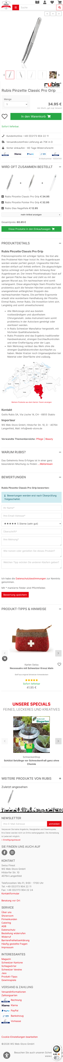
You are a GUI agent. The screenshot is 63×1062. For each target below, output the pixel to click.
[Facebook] (4, 852)
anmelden (54, 823)
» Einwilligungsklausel (10, 840)
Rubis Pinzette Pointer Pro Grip (27, 202)
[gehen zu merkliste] (4, 116)
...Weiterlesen (45, 463)
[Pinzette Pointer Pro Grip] (31, 182)
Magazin (6, 959)
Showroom (7, 915)
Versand (58, 108)
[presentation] (4, 75)
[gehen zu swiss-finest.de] (6, 5)
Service (7, 907)
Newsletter (11, 818)
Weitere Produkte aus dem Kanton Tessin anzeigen (31, 402)
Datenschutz (8, 929)
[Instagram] (12, 852)
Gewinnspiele (8, 980)
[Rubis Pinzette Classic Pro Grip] (10, 797)
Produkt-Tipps (9, 976)
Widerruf (6, 936)
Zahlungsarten (9, 995)
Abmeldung (54, 833)
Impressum (7, 947)
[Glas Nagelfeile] (53, 182)
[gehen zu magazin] (37, 2)
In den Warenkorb (34, 116)
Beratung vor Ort (10, 900)
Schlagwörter (8, 966)
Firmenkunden (9, 919)
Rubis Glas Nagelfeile (21, 208)
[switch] (56, 1057)
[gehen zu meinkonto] (44, 2)
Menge (7, 99)
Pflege (39, 438)
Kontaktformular (10, 893)
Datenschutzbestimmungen (31, 578)
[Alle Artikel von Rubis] (32, 84)
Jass (3, 973)
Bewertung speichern (15, 594)
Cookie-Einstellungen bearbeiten (19, 1036)
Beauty (49, 438)
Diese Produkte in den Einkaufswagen (29, 228)
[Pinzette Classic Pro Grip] (9, 182)
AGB (3, 926)
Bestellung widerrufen (13, 933)
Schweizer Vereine (11, 969)
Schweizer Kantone (12, 962)
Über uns (6, 912)
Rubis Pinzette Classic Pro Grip (27, 196)
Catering (6, 922)
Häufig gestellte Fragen (14, 943)
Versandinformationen (13, 991)
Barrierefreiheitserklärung (15, 940)
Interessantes (13, 954)
